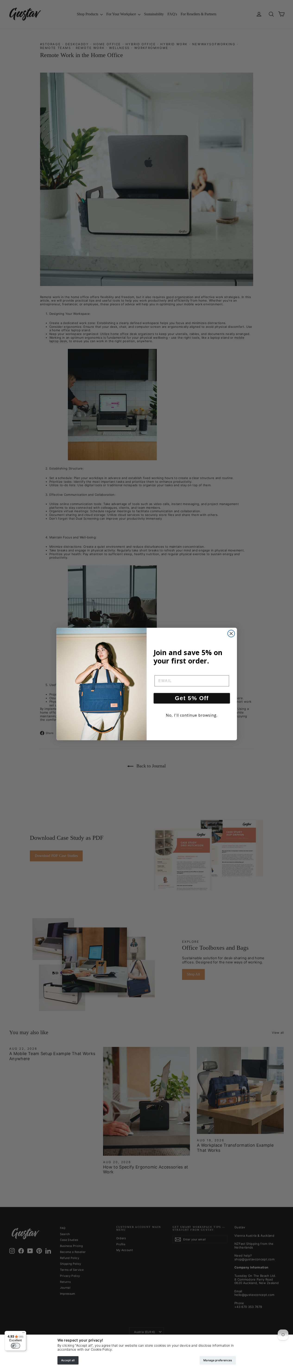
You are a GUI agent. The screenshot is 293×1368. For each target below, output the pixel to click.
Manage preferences (217, 1360)
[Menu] (23, 1333)
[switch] (15, 1346)
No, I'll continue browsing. (191, 715)
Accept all (68, 1360)
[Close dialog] (231, 633)
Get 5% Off (192, 698)
